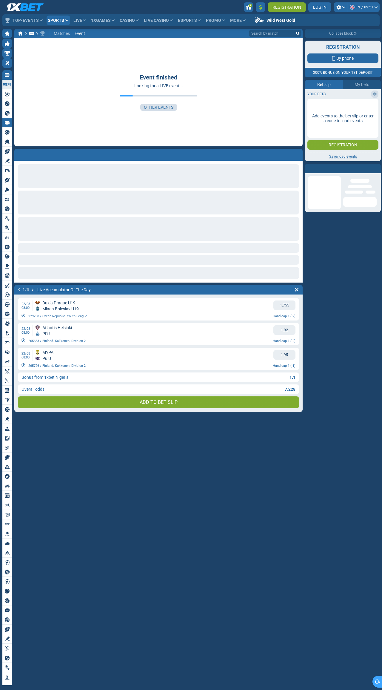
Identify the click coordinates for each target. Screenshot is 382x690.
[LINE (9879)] (20, 33)
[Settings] (341, 7)
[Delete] (296, 289)
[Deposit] (260, 7)
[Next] (32, 289)
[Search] (297, 33)
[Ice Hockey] (31, 33)
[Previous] (19, 289)
